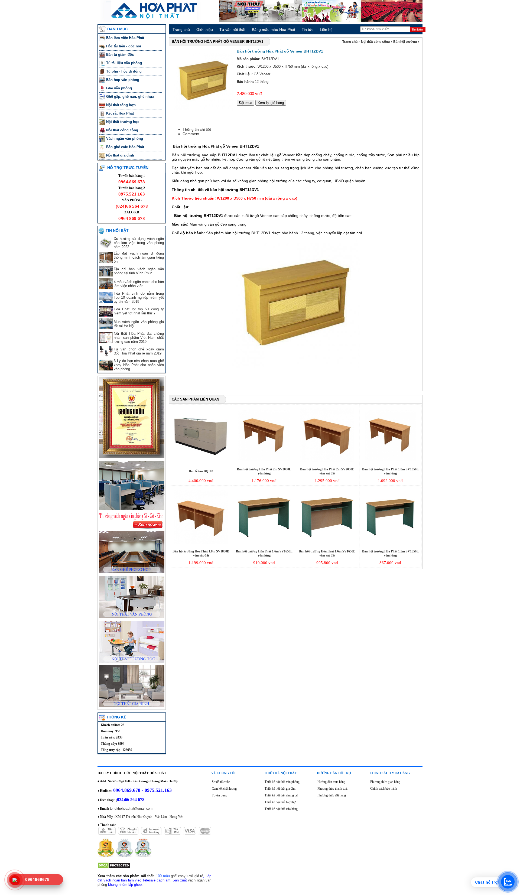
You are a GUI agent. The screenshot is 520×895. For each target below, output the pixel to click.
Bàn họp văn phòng (123, 80)
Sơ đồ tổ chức (221, 782)
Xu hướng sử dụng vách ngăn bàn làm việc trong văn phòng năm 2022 (139, 243)
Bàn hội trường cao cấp (194, 155)
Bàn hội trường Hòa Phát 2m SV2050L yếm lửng (264, 471)
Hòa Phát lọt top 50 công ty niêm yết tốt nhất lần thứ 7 (139, 311)
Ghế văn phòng (119, 88)
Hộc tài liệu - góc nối (123, 46)
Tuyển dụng (219, 795)
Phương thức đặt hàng (331, 795)
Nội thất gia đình (120, 155)
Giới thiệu (204, 29)
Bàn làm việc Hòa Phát (125, 38)
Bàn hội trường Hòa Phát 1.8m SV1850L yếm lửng (390, 471)
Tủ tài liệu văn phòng (124, 63)
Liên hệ (326, 29)
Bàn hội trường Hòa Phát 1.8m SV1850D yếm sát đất (201, 553)
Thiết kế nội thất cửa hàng (281, 809)
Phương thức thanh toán (332, 788)
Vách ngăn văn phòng (125, 138)
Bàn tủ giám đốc (120, 55)
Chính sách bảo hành (383, 788)
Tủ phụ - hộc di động (124, 71)
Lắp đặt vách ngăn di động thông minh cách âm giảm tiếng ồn (139, 257)
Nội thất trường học (123, 122)
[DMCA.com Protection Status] (114, 868)
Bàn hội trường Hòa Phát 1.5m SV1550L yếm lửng (390, 553)
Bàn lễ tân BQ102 (201, 471)
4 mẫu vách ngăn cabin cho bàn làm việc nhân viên (139, 284)
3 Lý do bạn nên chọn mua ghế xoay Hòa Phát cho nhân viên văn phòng (139, 365)
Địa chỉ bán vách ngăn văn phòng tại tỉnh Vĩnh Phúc (139, 271)
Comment (191, 134)
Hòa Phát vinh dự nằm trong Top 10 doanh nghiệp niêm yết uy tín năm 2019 (139, 297)
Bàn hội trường (405, 42)
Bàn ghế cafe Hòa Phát (125, 147)
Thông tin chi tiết (197, 129)
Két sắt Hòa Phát (120, 113)
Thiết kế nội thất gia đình (280, 788)
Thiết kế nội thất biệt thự (280, 802)
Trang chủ (181, 29)
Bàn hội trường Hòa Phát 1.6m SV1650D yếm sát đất (327, 553)
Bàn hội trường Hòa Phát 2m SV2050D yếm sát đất (327, 471)
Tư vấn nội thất (232, 29)
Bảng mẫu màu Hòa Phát (273, 29)
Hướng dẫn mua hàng (331, 782)
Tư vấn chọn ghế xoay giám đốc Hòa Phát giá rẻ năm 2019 (139, 351)
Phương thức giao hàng (385, 782)
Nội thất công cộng (122, 130)
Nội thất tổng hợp (121, 105)
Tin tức (307, 29)
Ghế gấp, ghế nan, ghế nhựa (130, 97)
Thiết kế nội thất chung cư (281, 795)
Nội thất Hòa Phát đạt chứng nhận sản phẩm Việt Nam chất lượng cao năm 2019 (139, 337)
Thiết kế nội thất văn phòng (282, 782)
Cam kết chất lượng (224, 788)
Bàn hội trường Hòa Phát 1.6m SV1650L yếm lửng (264, 553)
